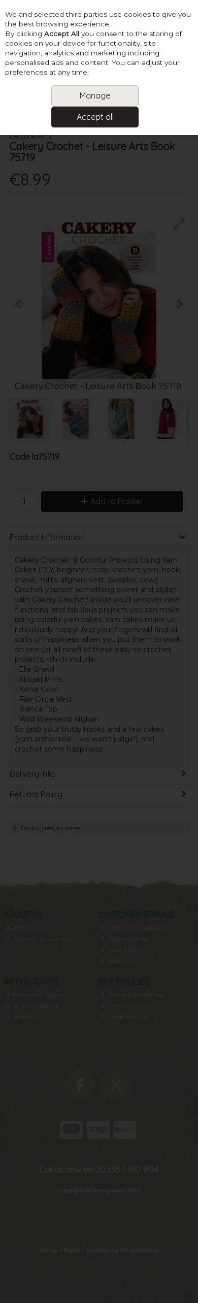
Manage (95, 95)
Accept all (95, 117)
